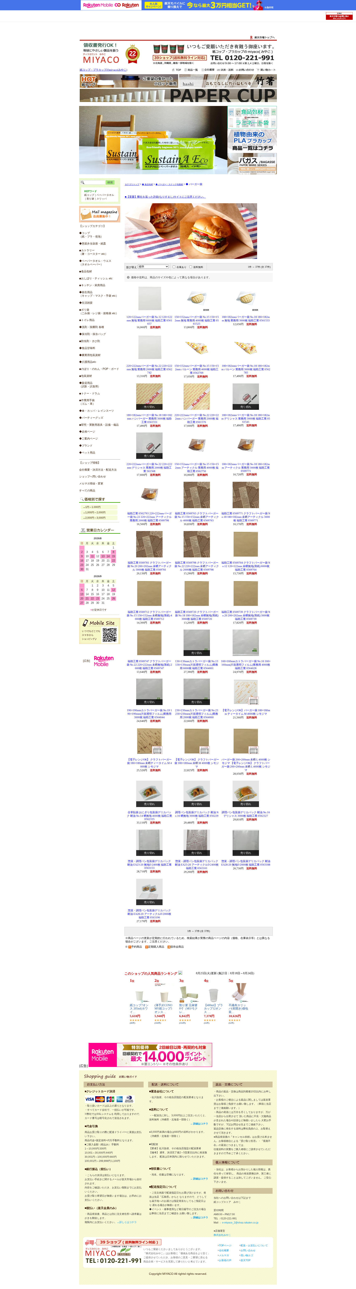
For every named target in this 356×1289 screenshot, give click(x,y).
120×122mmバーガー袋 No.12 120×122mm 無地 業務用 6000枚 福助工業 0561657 (149, 320)
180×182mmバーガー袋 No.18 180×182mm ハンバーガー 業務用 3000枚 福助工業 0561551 (149, 419)
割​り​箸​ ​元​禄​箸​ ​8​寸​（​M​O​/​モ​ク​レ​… (188, 1009)
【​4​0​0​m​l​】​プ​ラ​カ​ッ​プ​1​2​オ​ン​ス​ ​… (213, 1009)
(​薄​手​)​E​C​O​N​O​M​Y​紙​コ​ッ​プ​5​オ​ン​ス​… (163, 1009)
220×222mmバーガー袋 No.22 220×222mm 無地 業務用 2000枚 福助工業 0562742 (149, 369)
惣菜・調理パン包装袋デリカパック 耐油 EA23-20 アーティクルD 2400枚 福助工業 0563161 (197, 865)
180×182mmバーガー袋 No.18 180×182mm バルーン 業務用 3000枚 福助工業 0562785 (245, 369)
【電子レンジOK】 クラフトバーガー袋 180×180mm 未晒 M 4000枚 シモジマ (196, 763)
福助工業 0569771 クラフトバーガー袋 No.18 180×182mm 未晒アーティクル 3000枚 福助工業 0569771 (245, 517)
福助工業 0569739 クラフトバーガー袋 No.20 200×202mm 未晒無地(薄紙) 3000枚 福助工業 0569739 (245, 615)
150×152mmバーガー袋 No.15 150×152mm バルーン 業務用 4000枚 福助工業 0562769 (196, 369)
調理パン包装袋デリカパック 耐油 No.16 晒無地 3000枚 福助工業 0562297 (196, 816)
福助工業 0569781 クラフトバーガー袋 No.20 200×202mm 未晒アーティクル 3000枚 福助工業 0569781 (149, 566)
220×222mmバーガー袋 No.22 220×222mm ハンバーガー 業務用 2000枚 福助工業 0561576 (196, 419)
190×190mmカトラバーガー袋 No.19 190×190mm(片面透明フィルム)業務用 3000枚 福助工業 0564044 (149, 714)
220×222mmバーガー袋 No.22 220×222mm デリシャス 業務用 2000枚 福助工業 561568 (149, 468)
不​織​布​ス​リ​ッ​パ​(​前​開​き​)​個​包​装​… (238, 1009)
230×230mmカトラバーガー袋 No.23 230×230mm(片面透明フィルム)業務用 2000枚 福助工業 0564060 (196, 714)
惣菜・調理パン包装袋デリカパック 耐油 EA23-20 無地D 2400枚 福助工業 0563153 (149, 865)
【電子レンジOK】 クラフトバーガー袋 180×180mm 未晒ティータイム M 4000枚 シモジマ (149, 763)
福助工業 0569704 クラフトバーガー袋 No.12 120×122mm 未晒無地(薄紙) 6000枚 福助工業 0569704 (245, 566)
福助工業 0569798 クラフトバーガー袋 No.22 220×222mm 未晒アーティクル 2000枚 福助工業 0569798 (196, 566)
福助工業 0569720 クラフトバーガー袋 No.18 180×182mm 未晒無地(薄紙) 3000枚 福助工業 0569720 (196, 615)
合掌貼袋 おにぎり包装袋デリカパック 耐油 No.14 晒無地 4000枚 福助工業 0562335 (149, 816)
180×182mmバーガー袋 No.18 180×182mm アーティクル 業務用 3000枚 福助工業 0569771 (246, 467)
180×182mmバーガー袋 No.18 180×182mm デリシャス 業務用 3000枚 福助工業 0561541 (245, 418)
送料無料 (198, 267)
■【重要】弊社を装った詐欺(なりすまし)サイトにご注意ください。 (165, 196)
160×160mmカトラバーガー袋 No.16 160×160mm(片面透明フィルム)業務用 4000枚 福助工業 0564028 (246, 665)
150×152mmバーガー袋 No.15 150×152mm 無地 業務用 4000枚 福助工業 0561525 (196, 320)
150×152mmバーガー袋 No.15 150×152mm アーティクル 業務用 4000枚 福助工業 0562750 (196, 468)
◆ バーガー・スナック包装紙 (169, 184)
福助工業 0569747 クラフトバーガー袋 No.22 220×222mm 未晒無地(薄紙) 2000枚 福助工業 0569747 (149, 665)
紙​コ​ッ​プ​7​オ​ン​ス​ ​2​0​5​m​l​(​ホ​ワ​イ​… (139, 1009)
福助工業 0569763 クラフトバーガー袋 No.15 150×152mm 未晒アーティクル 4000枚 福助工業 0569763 (196, 517)
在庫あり (181, 267)
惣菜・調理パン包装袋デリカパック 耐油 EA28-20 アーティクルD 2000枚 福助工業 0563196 (149, 914)
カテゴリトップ (132, 184)
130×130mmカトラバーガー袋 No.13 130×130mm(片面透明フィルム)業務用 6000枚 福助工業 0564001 (196, 665)
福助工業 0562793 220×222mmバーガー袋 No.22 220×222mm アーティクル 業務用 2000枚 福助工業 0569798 (149, 517)
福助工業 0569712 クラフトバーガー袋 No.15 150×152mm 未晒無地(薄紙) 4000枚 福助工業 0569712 (149, 615)
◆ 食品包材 (147, 184)
